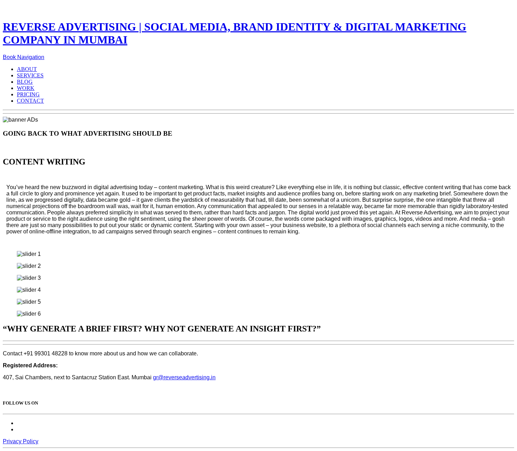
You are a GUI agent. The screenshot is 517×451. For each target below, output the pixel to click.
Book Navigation (23, 57)
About (27, 69)
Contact (30, 101)
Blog (25, 82)
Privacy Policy (20, 441)
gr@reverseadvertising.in (184, 377)
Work (25, 88)
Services (30, 75)
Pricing (28, 94)
